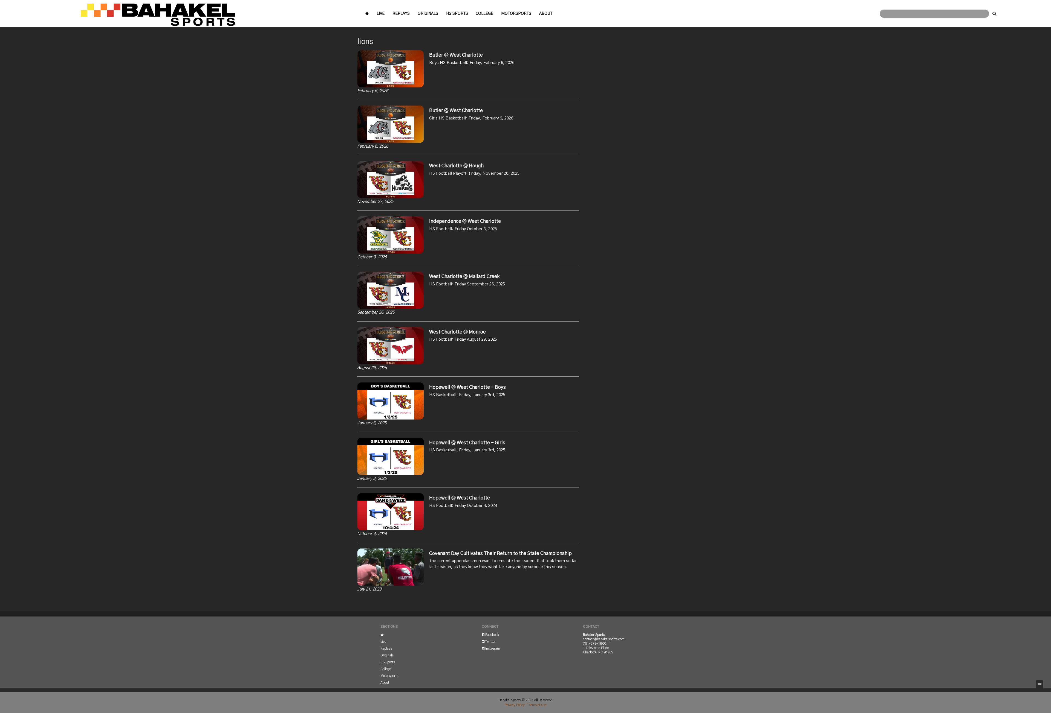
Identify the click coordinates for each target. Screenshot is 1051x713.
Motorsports (516, 14)
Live (381, 14)
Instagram (492, 648)
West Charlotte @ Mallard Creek (464, 276)
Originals (428, 14)
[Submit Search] (994, 14)
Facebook (491, 634)
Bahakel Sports (157, 13)
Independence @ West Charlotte (465, 221)
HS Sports (457, 14)
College (484, 14)
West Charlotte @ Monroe (457, 332)
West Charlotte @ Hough (456, 165)
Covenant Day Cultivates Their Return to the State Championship (500, 553)
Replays (401, 14)
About (545, 14)
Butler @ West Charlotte (456, 55)
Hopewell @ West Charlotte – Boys (467, 387)
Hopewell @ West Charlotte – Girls (467, 442)
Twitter (490, 641)
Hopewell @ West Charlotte (459, 498)
